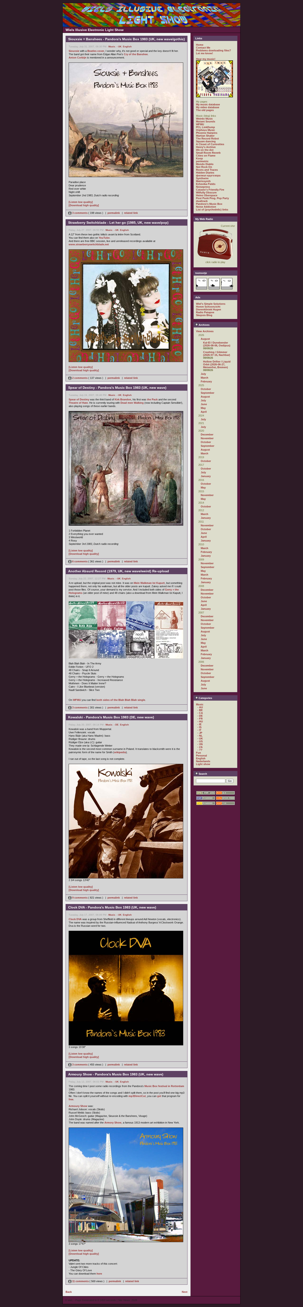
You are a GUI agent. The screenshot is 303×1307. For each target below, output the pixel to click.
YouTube (104, 237)
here (99, 1273)
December (207, 434)
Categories (205, 698)
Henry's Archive (206, 147)
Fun (198, 752)
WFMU (77, 699)
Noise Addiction (206, 206)
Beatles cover (95, 50)
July (203, 373)
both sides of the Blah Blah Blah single (120, 699)
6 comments (79, 561)
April (204, 411)
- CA (200, 713)
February (206, 381)
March (204, 377)
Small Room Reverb (208, 152)
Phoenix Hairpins (206, 132)
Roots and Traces (207, 169)
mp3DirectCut (137, 1096)
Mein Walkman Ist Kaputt (149, 583)
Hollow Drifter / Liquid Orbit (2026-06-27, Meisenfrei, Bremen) (217, 364)
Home (199, 44)
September (207, 392)
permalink (113, 212)
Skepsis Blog (204, 315)
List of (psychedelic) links (212, 209)
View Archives (205, 331)
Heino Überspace (206, 195)
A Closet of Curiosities (210, 144)
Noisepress (203, 186)
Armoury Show (78, 1106)
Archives (203, 324)
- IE (199, 724)
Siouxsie (74, 50)
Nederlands (203, 761)
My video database (207, 107)
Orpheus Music (205, 130)
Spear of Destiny (79, 399)
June (204, 404)
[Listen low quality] (81, 202)
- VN (200, 744)
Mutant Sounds (205, 121)
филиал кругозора (208, 175)
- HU (200, 721)
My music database (208, 104)
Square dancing (206, 141)
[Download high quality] (84, 205)
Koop (199, 158)
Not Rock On (204, 167)
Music (111, 46)
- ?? (199, 749)
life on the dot (205, 149)
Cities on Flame (205, 155)
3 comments (79, 212)
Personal (201, 755)
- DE (116, 724)
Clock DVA (75, 919)
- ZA (200, 747)
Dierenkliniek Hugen (208, 309)
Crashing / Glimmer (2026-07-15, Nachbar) (216, 353)
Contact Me (203, 47)
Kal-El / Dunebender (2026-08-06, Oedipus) (216, 344)
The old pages (205, 110)
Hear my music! (205, 59)
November (207, 438)
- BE (200, 710)
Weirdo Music (204, 118)
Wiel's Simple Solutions (210, 303)
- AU (200, 707)
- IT (199, 730)
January (206, 476)
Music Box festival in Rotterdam (164, 1086)
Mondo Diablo (205, 164)
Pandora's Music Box (209, 203)
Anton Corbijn (77, 57)
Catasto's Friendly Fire (210, 189)
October (206, 389)
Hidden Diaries (205, 172)
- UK (119, 46)
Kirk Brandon (123, 399)
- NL (200, 735)
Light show (203, 764)
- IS (199, 727)
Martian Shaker (205, 135)
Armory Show (112, 1122)
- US (200, 741)
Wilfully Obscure (206, 192)
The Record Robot (207, 138)
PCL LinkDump (205, 127)
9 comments (79, 897)
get (159, 1096)
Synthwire (202, 178)
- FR (200, 718)
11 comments (80, 1281)
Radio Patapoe (205, 312)
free (71, 1099)
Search (202, 773)
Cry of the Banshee (136, 54)
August (205, 338)
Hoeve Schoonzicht (208, 306)
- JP (199, 732)
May (203, 408)
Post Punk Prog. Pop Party (212, 198)
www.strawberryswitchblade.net (89, 244)
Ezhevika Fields (205, 184)
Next (184, 1291)
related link (131, 212)
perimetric (202, 161)
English (127, 46)
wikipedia (120, 752)
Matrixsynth (203, 181)
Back (69, 1291)
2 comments (79, 377)
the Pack (152, 399)
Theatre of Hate (78, 402)
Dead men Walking (132, 402)
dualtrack (202, 201)
